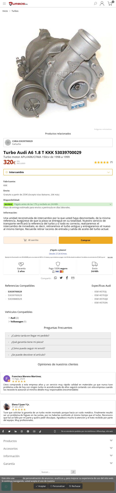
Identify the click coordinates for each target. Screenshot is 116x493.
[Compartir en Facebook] (67, 277)
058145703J (100, 291)
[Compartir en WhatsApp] (56, 277)
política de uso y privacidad (68, 481)
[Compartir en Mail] (73, 277)
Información (11, 456)
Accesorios (10, 448)
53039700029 (15, 295)
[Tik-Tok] (40, 431)
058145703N (101, 302)
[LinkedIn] (15, 431)
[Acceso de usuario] (102, 3)
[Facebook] (3, 431)
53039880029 (15, 298)
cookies (18, 478)
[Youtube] (34, 431)
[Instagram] (22, 431)
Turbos (15, 10)
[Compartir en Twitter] (61, 277)
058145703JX (101, 298)
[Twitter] (9, 431)
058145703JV (101, 295)
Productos (10, 441)
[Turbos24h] (18, 3)
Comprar (85, 240)
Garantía (9, 464)
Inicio (5, 10)
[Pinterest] (28, 431)
